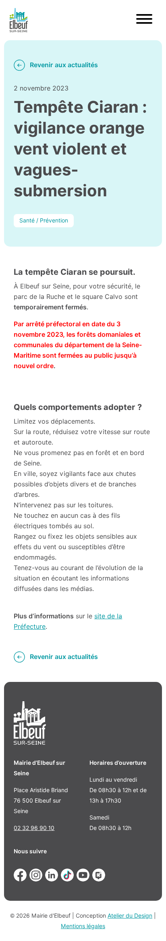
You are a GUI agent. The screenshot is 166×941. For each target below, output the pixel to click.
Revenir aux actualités (64, 65)
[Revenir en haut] (148, 923)
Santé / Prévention (43, 220)
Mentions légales (83, 926)
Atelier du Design (130, 915)
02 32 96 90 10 (34, 828)
